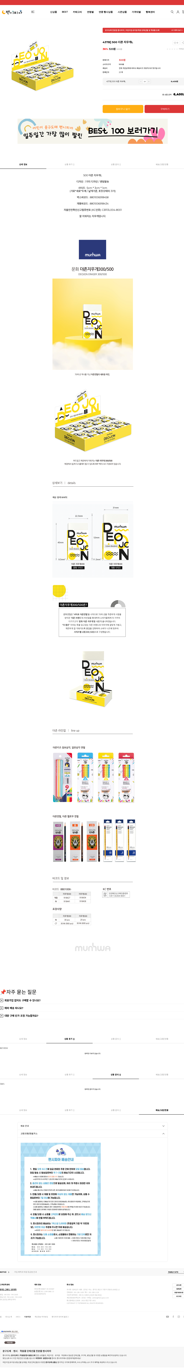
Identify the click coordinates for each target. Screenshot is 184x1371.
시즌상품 (122, 11)
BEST (65, 11)
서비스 (18, 1316)
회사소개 (8, 1316)
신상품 (53, 11)
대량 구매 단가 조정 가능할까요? (21, 1015)
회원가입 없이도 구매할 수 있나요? (23, 1000)
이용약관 (27, 1316)
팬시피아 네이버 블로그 (60, 1316)
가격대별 (136, 11)
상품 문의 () (116, 164)
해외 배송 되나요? (14, 1008)
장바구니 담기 (123, 109)
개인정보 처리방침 (41, 1316)
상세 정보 (23, 164)
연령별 (90, 11)
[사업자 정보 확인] (95, 1295)
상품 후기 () (69, 164)
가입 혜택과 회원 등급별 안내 (25, 1272)
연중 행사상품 (106, 11)
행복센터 (150, 11)
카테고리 (77, 11)
